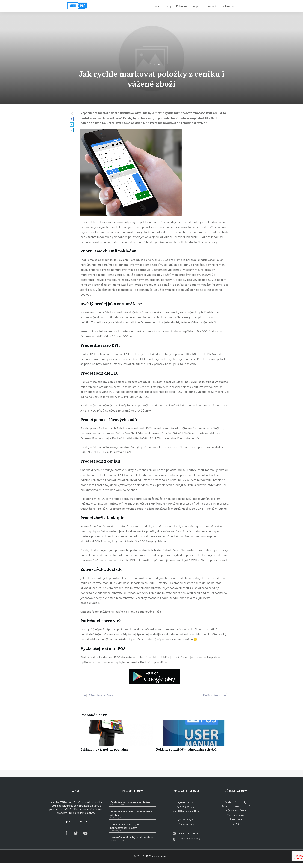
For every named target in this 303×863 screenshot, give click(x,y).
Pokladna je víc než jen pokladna (116, 737)
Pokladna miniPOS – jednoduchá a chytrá (192, 737)
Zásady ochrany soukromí (236, 806)
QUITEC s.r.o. (64, 802)
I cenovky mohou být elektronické (132, 839)
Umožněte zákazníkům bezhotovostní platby (132, 827)
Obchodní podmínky (236, 802)
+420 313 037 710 (189, 839)
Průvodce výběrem (236, 810)
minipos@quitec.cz (189, 833)
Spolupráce (235, 819)
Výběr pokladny (235, 814)
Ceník (236, 823)
